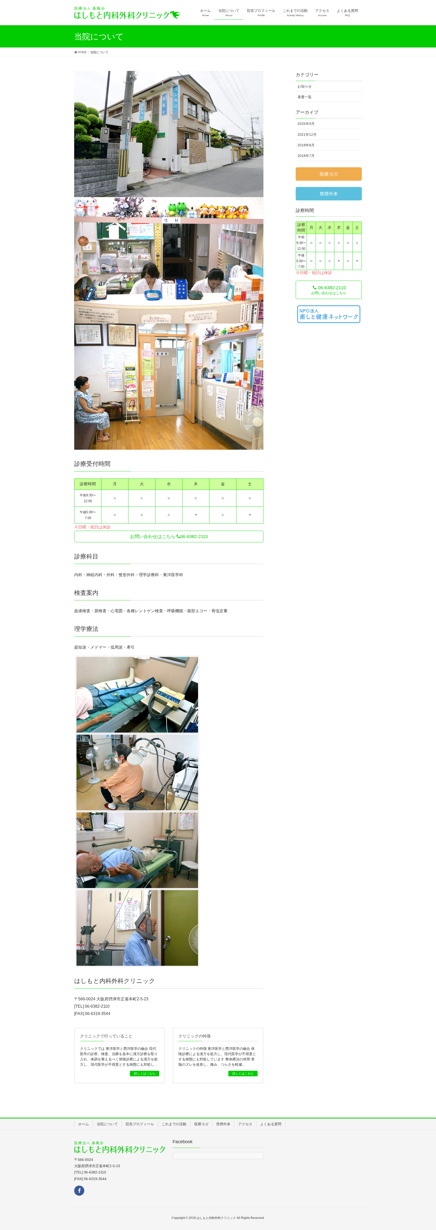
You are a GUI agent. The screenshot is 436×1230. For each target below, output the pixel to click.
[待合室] (168, 387)
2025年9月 (306, 124)
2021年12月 (307, 134)
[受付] (168, 260)
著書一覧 (304, 97)
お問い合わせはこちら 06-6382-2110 (169, 536)
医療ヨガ (201, 1124)
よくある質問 (270, 1124)
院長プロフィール (140, 1124)
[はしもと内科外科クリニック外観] (168, 134)
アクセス (245, 1124)
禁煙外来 (223, 1124)
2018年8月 (306, 145)
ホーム (83, 1124)
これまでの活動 (174, 1124)
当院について (107, 1124)
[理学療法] (137, 695)
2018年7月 (306, 156)
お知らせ (304, 86)
